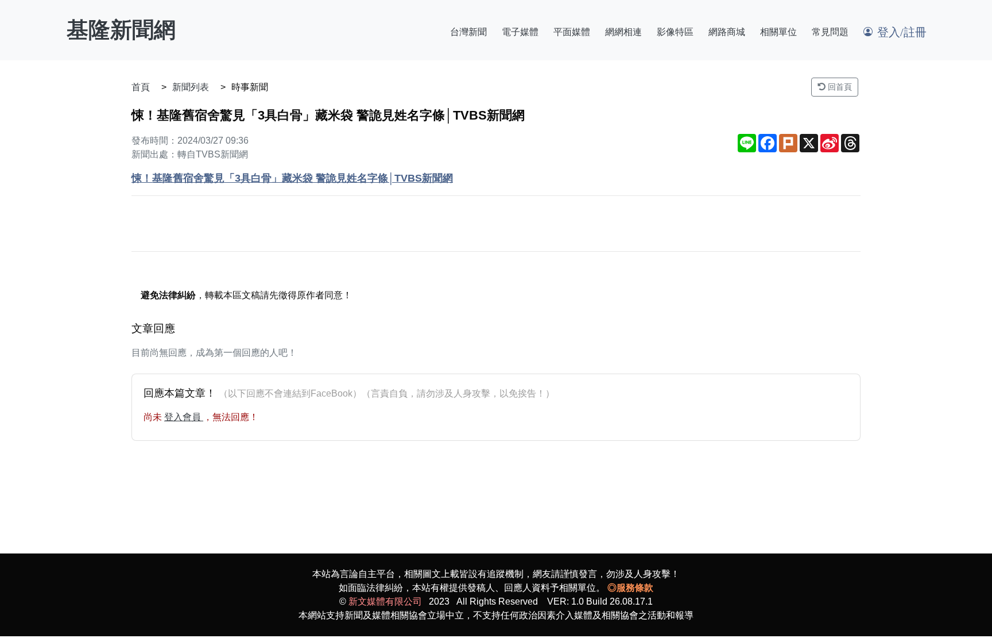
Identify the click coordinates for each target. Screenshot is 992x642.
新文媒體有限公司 (385, 601)
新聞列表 (190, 87)
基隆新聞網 (121, 30)
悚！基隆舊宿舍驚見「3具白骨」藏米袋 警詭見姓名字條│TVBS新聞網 (292, 178)
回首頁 (839, 86)
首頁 (140, 87)
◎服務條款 (630, 588)
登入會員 (183, 417)
